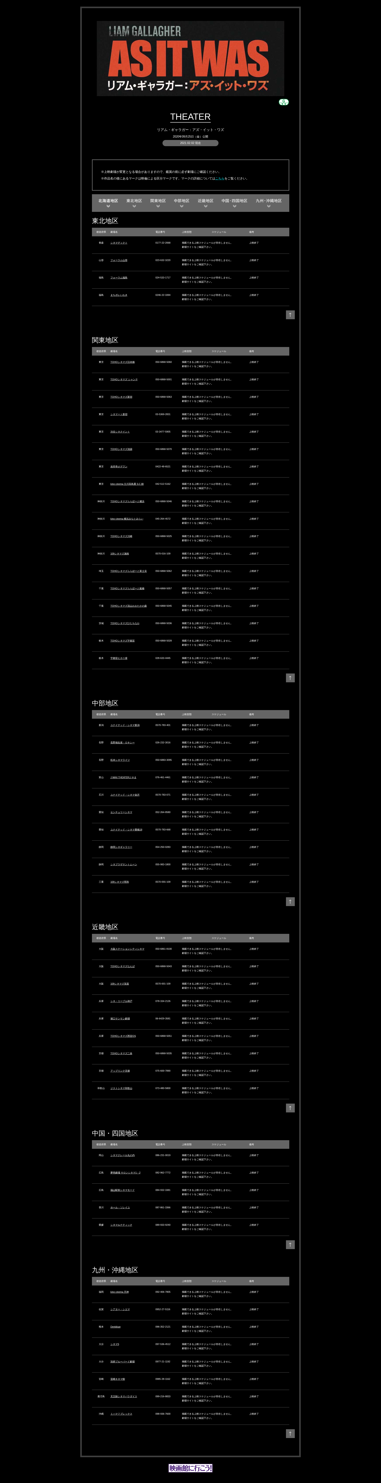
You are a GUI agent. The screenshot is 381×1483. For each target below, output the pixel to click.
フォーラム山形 (118, 260)
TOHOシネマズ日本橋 (122, 362)
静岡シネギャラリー (121, 847)
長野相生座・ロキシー (122, 742)
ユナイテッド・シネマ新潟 (125, 725)
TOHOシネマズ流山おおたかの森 (128, 605)
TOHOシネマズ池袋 (121, 449)
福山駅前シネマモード (122, 1190)
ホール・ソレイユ (120, 1207)
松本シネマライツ (120, 760)
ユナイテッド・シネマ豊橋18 (126, 829)
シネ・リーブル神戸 (121, 1001)
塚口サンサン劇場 (120, 1018)
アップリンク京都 (120, 1070)
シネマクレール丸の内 (122, 1155)
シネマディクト (118, 242)
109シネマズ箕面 (119, 983)
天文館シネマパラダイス (123, 1396)
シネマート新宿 (118, 414)
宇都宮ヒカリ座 (118, 658)
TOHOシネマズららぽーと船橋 (127, 588)
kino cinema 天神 (119, 1292)
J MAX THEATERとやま (123, 777)
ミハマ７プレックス (121, 1413)
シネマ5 (114, 1344)
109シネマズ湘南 (119, 553)
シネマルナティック (121, 1225)
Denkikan (115, 1326)
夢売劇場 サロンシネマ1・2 (125, 1172)
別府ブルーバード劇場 (122, 1361)
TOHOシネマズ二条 (121, 1053)
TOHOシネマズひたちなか (125, 623)
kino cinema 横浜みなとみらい (126, 518)
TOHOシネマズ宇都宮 (122, 640)
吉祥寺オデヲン (118, 466)
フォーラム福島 (118, 277)
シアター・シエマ (120, 1309)
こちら (219, 178)
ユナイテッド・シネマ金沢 (125, 794)
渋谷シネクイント (120, 431)
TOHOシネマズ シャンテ (124, 379)
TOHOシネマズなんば (122, 966)
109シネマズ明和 (119, 881)
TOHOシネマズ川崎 (121, 536)
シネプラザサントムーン (123, 864)
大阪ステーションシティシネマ (127, 949)
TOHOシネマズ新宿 (121, 396)
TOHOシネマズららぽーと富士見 (128, 571)
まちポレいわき (118, 295)
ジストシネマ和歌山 (121, 1088)
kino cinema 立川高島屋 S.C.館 (127, 484)
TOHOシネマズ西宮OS (123, 1036)
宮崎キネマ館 (117, 1379)
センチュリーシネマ (121, 812)
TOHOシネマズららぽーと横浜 (127, 501)
